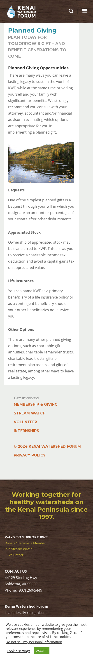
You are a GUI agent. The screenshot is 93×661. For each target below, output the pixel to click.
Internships (26, 431)
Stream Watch (30, 413)
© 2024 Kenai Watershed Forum (47, 446)
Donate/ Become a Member (25, 543)
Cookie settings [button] (18, 651)
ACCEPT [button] (41, 651)
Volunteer (25, 422)
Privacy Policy (30, 455)
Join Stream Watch (19, 549)
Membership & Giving (36, 404)
